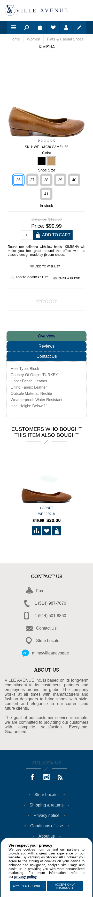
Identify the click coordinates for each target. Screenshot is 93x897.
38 (46, 180)
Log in (66, 27)
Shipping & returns (46, 805)
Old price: (39, 219)
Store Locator (48, 640)
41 (46, 194)
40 (74, 180)
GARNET (46, 511)
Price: (37, 226)
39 (60, 180)
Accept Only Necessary (65, 886)
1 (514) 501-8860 (50, 615)
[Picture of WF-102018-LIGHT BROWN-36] (46, 478)
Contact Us (46, 356)
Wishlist (53, 27)
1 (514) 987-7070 (50, 603)
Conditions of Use (46, 826)
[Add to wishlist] (46, 530)
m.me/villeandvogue (50, 653)
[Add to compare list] (36, 530)
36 (18, 180)
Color (46, 152)
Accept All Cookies (28, 886)
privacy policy (25, 877)
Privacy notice (46, 815)
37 (32, 180)
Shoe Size (46, 170)
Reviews (46, 346)
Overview (46, 336)
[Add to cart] (56, 530)
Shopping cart (39, 27)
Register (79, 27)
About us (46, 836)
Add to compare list (32, 277)
